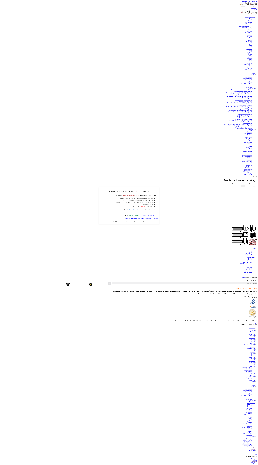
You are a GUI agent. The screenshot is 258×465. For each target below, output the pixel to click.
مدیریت (250, 45)
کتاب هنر (250, 40)
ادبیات (250, 55)
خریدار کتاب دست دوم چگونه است (244, 105)
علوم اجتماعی (249, 49)
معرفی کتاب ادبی (248, 172)
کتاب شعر (250, 67)
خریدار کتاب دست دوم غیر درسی (244, 115)
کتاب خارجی (249, 56)
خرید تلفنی (249, 80)
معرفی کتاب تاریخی (247, 170)
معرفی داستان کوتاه (247, 166)
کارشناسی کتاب (248, 77)
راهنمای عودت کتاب (247, 262)
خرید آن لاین (249, 82)
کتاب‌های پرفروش (248, 64)
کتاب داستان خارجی (247, 133)
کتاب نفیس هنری (245, 27)
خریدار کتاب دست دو (247, 112)
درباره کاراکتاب (248, 260)
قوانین (250, 75)
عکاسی (250, 46)
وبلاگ (251, 249)
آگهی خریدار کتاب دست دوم (246, 109)
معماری (250, 43)
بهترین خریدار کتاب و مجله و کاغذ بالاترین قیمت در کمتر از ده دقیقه (237, 93)
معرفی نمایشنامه (248, 169)
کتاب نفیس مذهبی (245, 23)
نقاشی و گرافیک (248, 41)
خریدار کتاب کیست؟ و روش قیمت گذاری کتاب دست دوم (239, 96)
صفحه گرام (131, 195)
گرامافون (250, 65)
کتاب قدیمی (249, 31)
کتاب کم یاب (249, 52)
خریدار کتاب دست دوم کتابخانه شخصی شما (242, 117)
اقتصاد (250, 50)
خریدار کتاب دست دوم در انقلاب (245, 97)
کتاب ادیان (249, 37)
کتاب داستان (249, 132)
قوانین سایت (249, 268)
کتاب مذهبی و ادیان (247, 142)
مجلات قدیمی (249, 29)
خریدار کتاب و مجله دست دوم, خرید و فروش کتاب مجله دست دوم (237, 89)
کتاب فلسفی (249, 157)
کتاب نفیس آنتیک (248, 22)
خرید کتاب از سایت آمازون (246, 83)
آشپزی (250, 51)
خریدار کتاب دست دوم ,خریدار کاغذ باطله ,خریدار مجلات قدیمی (238, 106)
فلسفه (250, 60)
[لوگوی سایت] (253, 5)
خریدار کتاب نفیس (248, 107)
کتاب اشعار (249, 160)
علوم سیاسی (249, 47)
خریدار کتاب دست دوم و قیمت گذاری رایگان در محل (240, 110)
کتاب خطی (249, 35)
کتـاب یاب (250, 258)
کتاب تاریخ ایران (248, 137)
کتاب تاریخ (250, 18)
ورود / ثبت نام (252, 450)
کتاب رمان (249, 19)
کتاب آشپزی (249, 148)
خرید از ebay (249, 85)
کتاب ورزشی (249, 38)
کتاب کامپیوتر (249, 147)
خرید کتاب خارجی (248, 79)
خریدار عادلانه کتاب (247, 123)
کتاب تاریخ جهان (248, 138)
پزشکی (250, 146)
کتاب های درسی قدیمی (247, 156)
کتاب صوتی (249, 153)
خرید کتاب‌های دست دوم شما (134, 209)
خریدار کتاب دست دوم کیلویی (245, 101)
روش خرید (249, 250)
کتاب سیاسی (249, 162)
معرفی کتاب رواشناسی (247, 171)
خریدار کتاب (249, 259)
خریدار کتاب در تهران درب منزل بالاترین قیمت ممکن (240, 126)
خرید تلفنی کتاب (248, 269)
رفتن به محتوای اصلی (246, 1)
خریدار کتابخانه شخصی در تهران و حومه (243, 103)
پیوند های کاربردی (251, 257)
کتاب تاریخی (249, 135)
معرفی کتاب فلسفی (247, 167)
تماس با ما (249, 267)
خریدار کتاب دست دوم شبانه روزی (244, 98)
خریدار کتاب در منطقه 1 (246, 121)
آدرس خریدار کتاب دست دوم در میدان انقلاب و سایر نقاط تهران (238, 124)
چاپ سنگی (249, 58)
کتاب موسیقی (249, 42)
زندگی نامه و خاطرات (247, 161)
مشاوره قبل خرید (248, 272)
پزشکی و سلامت (248, 61)
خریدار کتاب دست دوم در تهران (245, 114)
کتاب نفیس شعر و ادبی (244, 26)
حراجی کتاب (249, 68)
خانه (254, 248)
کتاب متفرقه (249, 28)
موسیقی (250, 149)
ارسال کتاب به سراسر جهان (246, 263)
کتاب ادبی (250, 140)
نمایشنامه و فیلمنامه (247, 151)
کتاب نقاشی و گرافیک (247, 372)
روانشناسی (249, 33)
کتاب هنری (249, 143)
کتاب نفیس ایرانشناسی (244, 24)
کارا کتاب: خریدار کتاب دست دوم (244, 128)
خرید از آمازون (249, 87)
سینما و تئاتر (249, 36)
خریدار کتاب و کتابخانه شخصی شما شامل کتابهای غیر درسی (238, 92)
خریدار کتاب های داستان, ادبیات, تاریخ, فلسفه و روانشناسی (239, 125)
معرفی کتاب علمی (248, 174)
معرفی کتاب (249, 252)
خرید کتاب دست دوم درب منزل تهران (243, 119)
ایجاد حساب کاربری (253, 458)
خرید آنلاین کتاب (248, 270)
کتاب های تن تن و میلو (247, 155)
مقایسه (253, 449)
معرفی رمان (249, 165)
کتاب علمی (249, 152)
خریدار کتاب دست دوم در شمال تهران (243, 94)
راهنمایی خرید (252, 265)
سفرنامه (250, 54)
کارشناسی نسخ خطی (247, 78)
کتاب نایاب (249, 20)
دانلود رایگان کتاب (248, 254)
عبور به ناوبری (254, 1)
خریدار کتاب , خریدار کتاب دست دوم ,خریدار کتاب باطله (239, 111)
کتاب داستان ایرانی (248, 134)
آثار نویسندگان (249, 253)
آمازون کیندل (249, 63)
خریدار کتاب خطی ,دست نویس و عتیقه (243, 100)
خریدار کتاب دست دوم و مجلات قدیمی (243, 116)
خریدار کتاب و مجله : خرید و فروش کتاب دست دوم (240, 120)
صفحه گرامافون (248, 69)
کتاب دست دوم (248, 32)
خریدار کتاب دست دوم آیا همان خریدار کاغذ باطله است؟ (239, 102)
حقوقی (250, 59)
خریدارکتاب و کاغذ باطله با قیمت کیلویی (243, 91)
